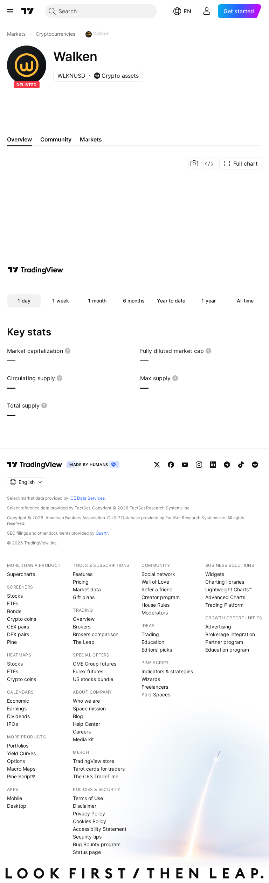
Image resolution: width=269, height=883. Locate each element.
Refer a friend (157, 589)
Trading (150, 634)
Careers (82, 732)
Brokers (81, 627)
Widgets (214, 574)
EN (187, 11)
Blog (78, 716)
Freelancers (155, 687)
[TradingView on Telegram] (227, 465)
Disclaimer (84, 806)
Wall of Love (155, 582)
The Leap (84, 642)
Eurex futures (88, 671)
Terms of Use (88, 798)
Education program (227, 650)
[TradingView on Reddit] (255, 465)
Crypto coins (21, 619)
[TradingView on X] (157, 465)
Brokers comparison (95, 634)
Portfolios (17, 746)
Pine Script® (21, 776)
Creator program (161, 597)
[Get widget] (209, 163)
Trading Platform (224, 605)
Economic (18, 701)
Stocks (15, 596)
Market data (87, 589)
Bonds (14, 611)
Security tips (87, 837)
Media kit (83, 739)
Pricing (81, 582)
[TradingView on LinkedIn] (213, 465)
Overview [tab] (19, 139)
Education (153, 642)
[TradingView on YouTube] (185, 465)
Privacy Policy (89, 813)
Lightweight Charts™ (228, 589)
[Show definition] (67, 351)
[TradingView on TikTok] (241, 465)
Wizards (151, 679)
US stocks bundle (93, 679)
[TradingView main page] (27, 11)
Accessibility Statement (99, 829)
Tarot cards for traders (99, 769)
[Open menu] (10, 11)
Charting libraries (224, 582)
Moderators (155, 613)
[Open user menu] (207, 11)
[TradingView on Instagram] (199, 465)
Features (82, 574)
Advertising (218, 627)
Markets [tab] (91, 139)
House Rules (156, 605)
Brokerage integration (230, 634)
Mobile (14, 798)
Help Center (86, 724)
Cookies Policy (89, 821)
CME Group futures (94, 664)
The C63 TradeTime (95, 776)
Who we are (86, 701)
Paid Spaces (156, 694)
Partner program (224, 642)
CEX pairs (18, 627)
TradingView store (93, 761)
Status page (87, 852)
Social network (158, 574)
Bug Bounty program (96, 844)
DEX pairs (18, 634)
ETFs (12, 603)
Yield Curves (21, 753)
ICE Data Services (87, 498)
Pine (12, 642)
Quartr (102, 533)
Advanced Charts (225, 597)
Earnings (17, 708)
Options (16, 761)
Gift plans (84, 597)
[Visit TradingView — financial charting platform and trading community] (35, 270)
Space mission (89, 708)
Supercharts (21, 574)
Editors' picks (157, 650)
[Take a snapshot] (194, 163)
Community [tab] (55, 139)
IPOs (12, 724)
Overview (84, 619)
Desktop (16, 806)
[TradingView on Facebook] (171, 465)
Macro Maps (21, 769)
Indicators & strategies (167, 671)
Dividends (18, 716)
